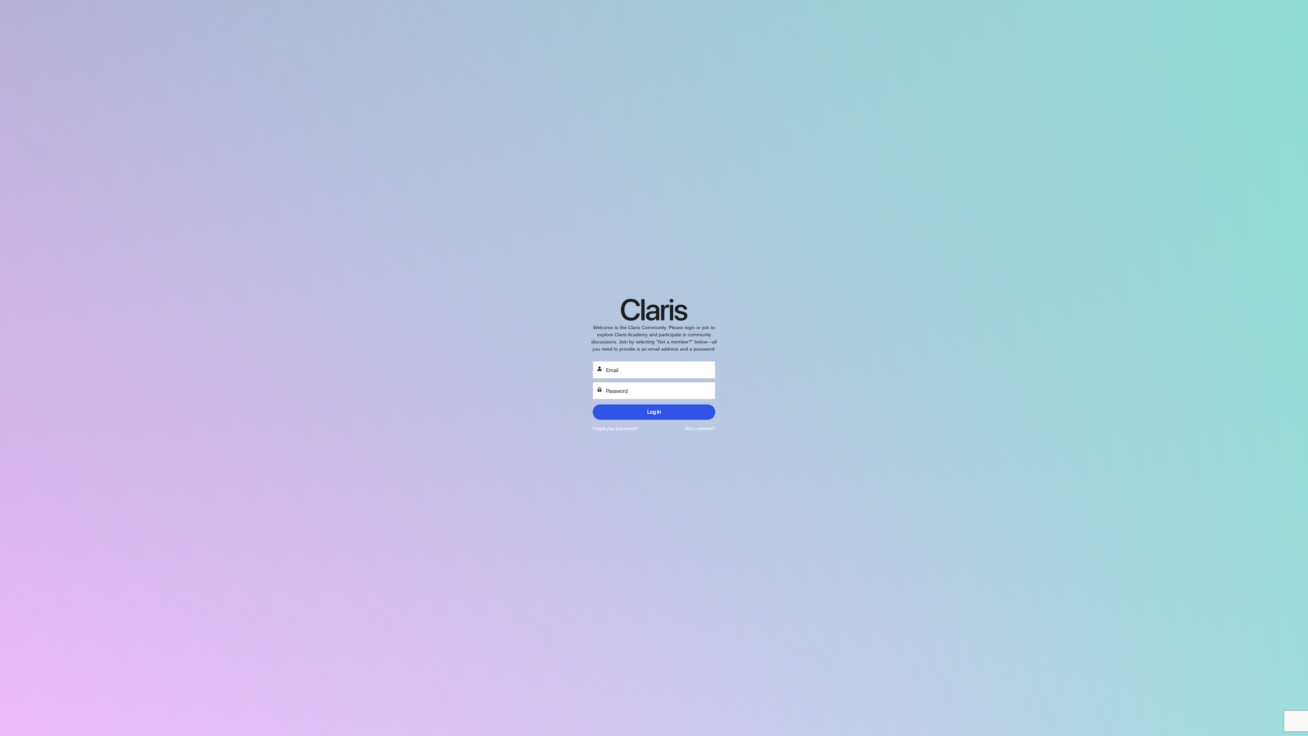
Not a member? (700, 428)
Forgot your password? (615, 428)
